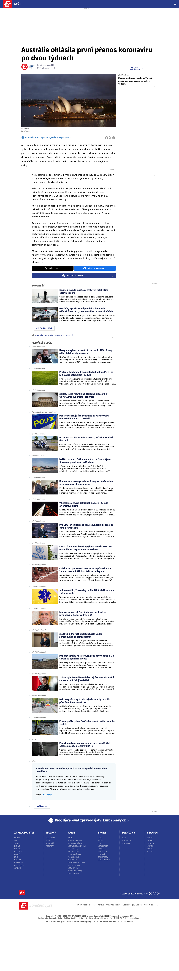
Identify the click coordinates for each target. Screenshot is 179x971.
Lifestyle (150, 843)
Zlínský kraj (72, 860)
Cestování (126, 843)
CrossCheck (19, 865)
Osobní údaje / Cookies (132, 905)
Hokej (100, 838)
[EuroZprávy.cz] (9, 4)
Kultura (17, 849)
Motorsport (103, 846)
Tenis (100, 843)
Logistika (18, 852)
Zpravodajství (24, 832)
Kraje (71, 832)
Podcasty (50, 846)
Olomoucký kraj (74, 854)
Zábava (150, 849)
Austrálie (39, 335)
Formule (101, 849)
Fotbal (100, 841)
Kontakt (101, 905)
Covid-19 (17, 868)
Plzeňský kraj (73, 857)
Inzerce (118, 905)
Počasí (17, 854)
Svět (17, 4)
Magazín (17, 860)
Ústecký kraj (73, 849)
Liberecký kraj (73, 868)
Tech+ (124, 838)
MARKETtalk (18, 863)
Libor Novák (47, 795)
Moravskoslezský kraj (77, 846)
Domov (17, 838)
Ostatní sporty (104, 860)
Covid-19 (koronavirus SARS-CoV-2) (58, 335)
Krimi (16, 857)
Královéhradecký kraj (76, 863)
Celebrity (150, 841)
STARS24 (152, 832)
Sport (16, 843)
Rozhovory (50, 838)
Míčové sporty (103, 852)
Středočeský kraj (75, 841)
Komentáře (50, 843)
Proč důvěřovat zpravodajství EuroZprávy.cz (47, 137)
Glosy (48, 841)
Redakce (92, 905)
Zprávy (150, 838)
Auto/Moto (126, 841)
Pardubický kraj (74, 865)
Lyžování (101, 854)
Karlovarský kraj (75, 871)
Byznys (17, 846)
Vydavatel (110, 905)
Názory (51, 832)
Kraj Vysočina (73, 874)
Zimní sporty (103, 857)
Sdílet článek (137, 68)
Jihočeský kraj (73, 852)
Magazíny (128, 832)
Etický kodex (82, 905)
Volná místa (148, 905)
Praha (70, 838)
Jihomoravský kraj (75, 843)
